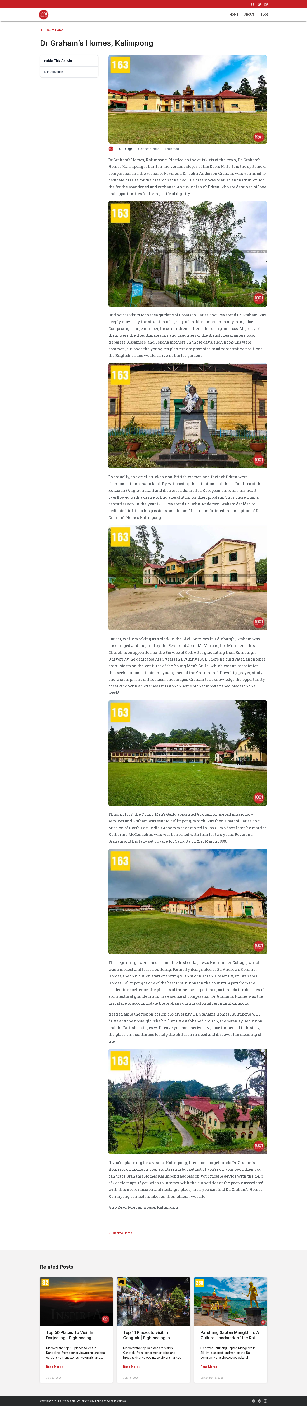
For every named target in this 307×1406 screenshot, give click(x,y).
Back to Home (53, 30)
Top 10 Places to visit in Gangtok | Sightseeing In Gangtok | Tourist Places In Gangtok (149, 1340)
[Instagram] (265, 4)
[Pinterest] (259, 4)
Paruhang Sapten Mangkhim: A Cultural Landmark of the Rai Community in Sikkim (229, 1337)
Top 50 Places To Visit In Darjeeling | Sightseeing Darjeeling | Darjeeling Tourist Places (74, 1340)
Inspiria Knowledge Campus (111, 1401)
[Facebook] (252, 4)
